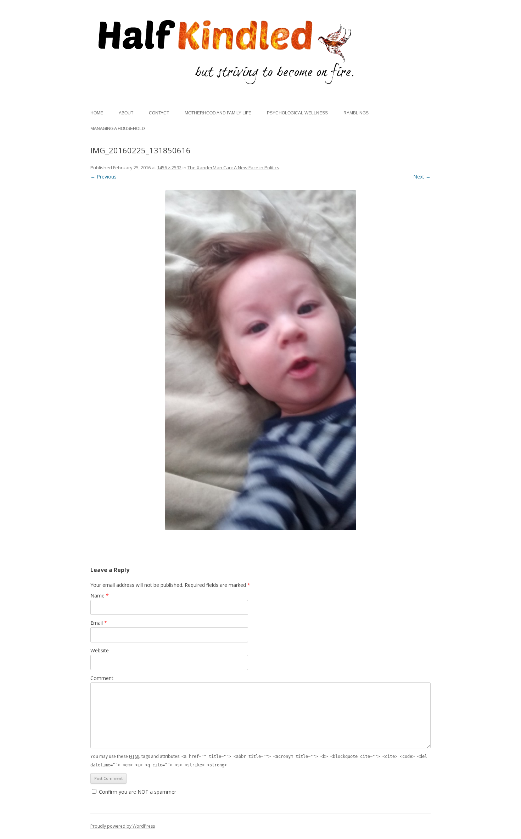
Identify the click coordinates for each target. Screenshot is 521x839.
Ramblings (356, 112)
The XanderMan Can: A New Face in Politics (233, 167)
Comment (101, 678)
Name (99, 595)
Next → (422, 176)
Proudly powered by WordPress (122, 826)
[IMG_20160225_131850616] (260, 360)
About (126, 112)
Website (99, 650)
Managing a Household (117, 128)
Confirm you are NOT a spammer (136, 791)
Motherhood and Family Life (218, 112)
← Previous (103, 176)
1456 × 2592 (169, 167)
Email (98, 622)
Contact (159, 112)
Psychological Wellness (297, 112)
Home (96, 112)
